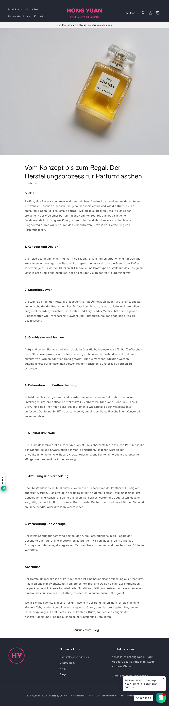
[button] (14, 9)
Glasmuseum (67, 662)
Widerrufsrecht (78, 696)
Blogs (63, 674)
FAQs (63, 668)
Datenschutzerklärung (107, 696)
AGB (91, 696)
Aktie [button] (31, 192)
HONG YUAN (41, 696)
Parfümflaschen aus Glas (74, 657)
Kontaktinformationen (131, 696)
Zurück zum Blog (86, 630)
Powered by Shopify (58, 696)
